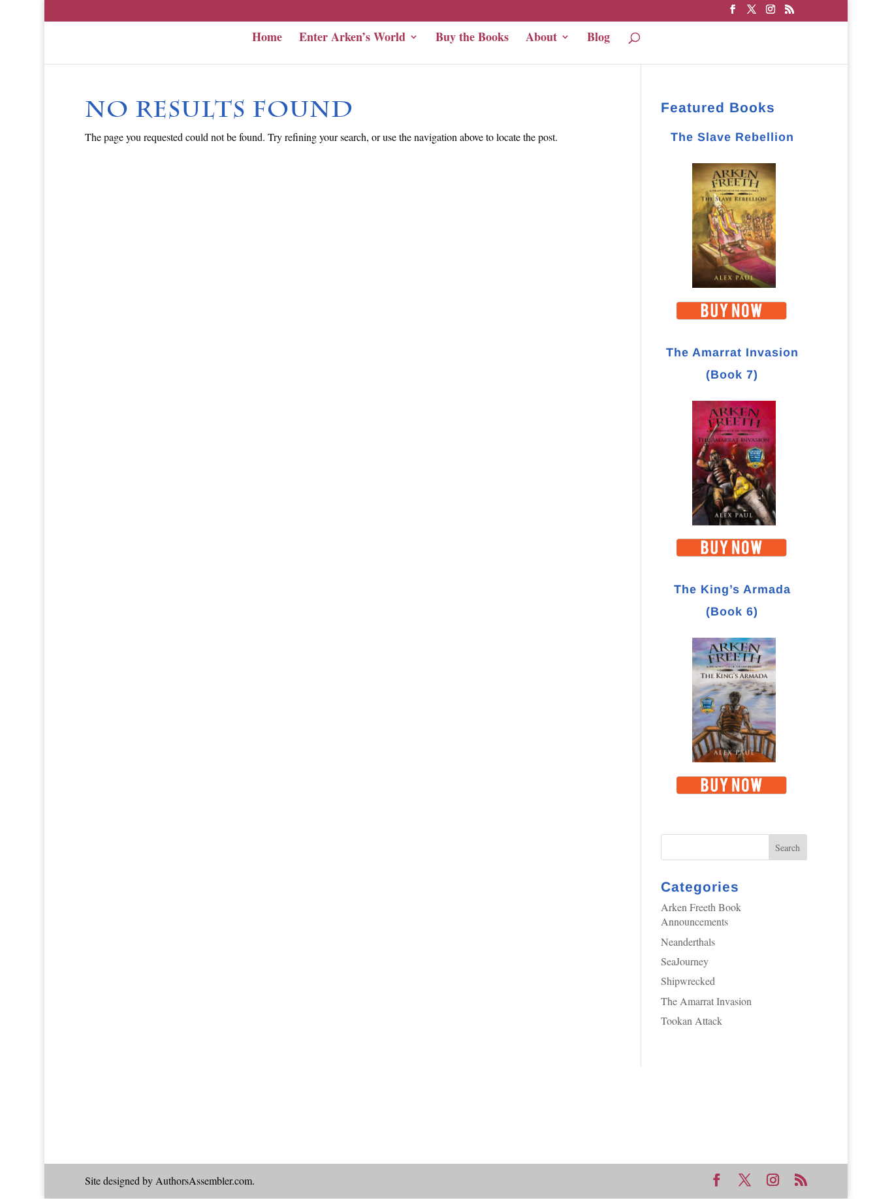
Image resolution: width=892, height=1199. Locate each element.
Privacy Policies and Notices (143, 1116)
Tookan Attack (691, 1020)
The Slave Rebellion (732, 137)
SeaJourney (685, 961)
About (541, 37)
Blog (598, 37)
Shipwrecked (688, 981)
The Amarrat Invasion (706, 1001)
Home (267, 37)
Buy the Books (472, 37)
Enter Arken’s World (352, 37)
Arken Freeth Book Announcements (701, 914)
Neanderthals (688, 941)
